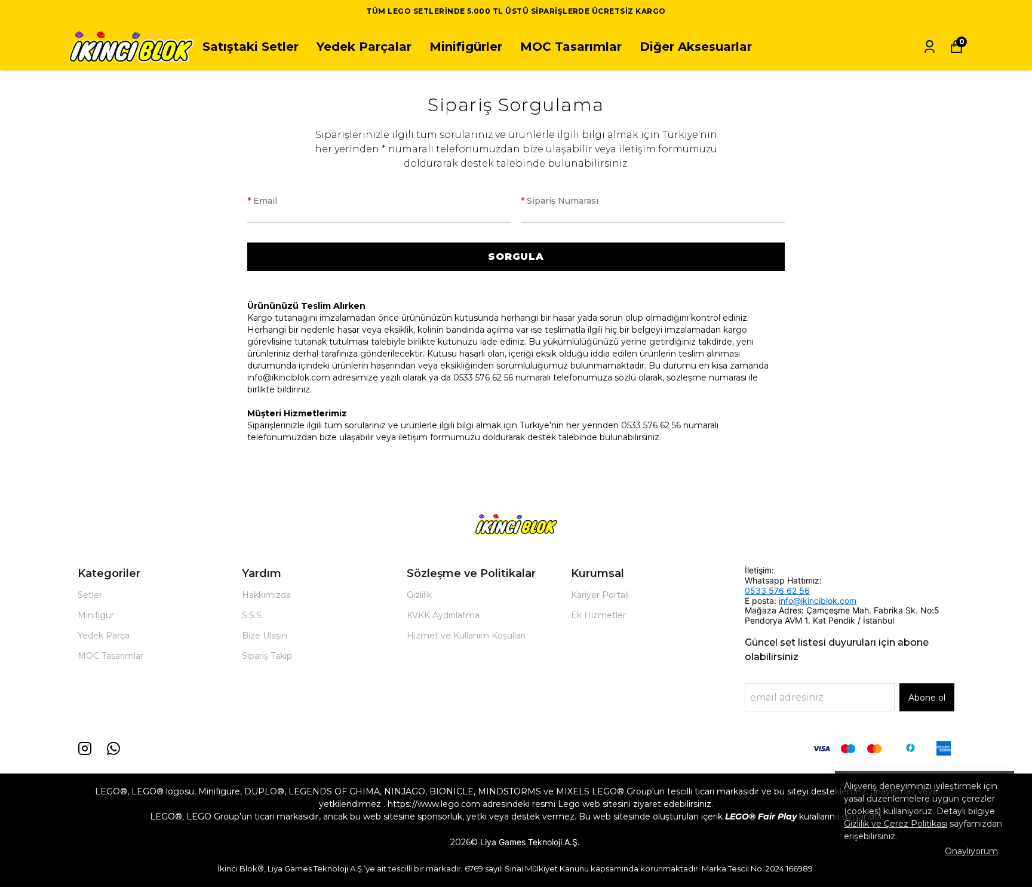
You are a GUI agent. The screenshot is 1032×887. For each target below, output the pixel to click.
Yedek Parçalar (364, 46)
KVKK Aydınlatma (443, 615)
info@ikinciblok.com (817, 601)
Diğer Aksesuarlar (696, 46)
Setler (90, 595)
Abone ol (926, 697)
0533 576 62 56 (777, 590)
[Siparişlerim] (929, 46)
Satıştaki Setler (250, 46)
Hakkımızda (266, 595)
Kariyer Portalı (600, 595)
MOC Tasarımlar (571, 46)
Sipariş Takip (267, 655)
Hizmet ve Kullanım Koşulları (466, 635)
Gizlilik (419, 595)
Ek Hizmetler (598, 615)
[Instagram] (85, 748)
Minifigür (96, 615)
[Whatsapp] (113, 748)
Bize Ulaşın (264, 635)
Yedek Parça (104, 635)
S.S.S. (252, 615)
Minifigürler (465, 46)
